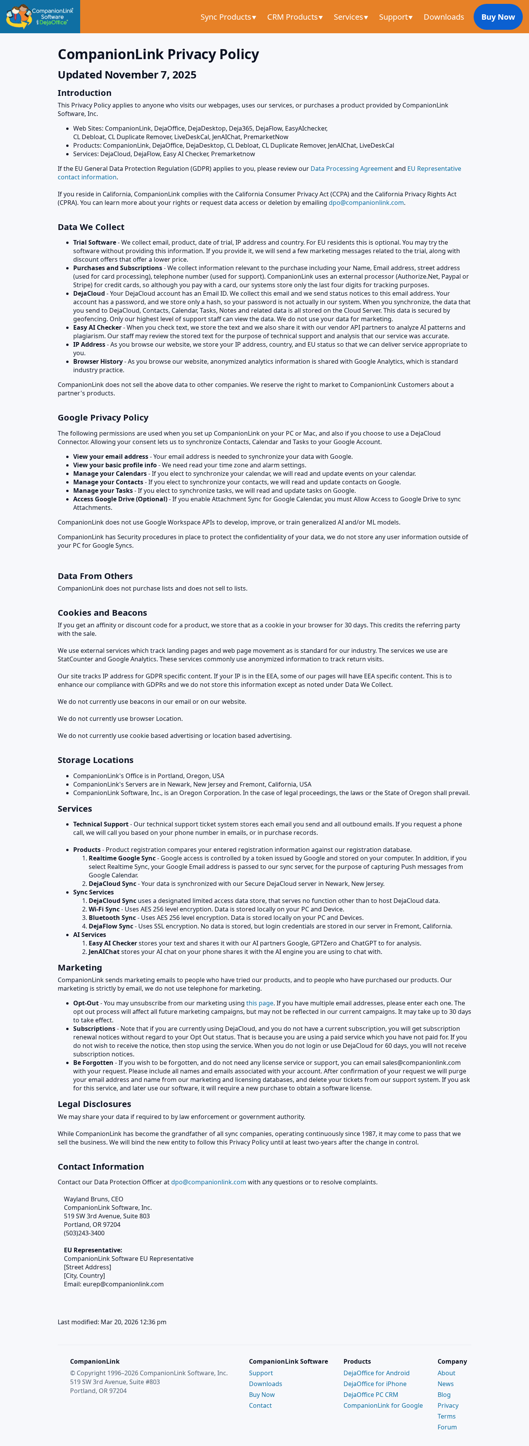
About (446, 1373)
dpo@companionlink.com (366, 202)
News (446, 1384)
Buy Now (498, 17)
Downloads (444, 17)
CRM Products (293, 17)
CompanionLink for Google (383, 1405)
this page (259, 1003)
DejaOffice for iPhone (375, 1384)
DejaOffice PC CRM (371, 1394)
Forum (447, 1427)
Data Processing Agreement (352, 168)
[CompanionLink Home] (40, 16)
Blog (444, 1394)
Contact (260, 1405)
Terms (447, 1416)
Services (349, 17)
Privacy (448, 1405)
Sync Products (227, 17)
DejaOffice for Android (377, 1373)
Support (394, 17)
